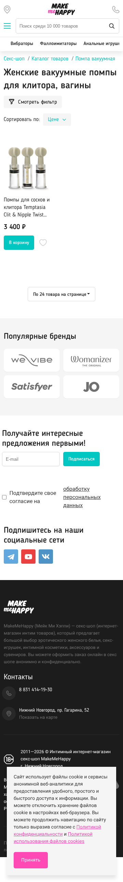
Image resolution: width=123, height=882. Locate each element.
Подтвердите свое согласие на (54, 497)
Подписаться (81, 459)
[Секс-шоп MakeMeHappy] (61, 9)
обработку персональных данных (82, 497)
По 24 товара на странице (59, 294)
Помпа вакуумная (95, 59)
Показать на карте (38, 717)
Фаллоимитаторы (58, 44)
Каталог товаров (49, 59)
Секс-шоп (14, 59)
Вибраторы (22, 44)
